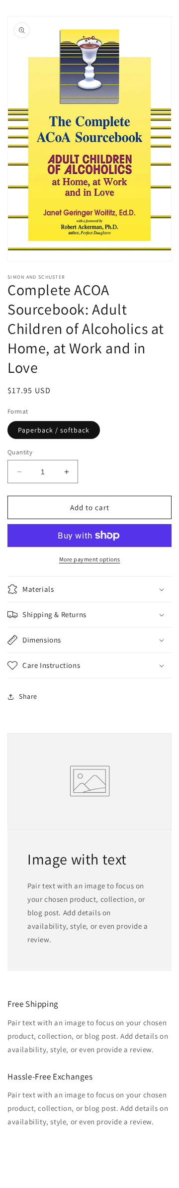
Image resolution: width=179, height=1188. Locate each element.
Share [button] (28, 696)
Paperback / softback (54, 430)
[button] (89, 589)
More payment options (89, 559)
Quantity (19, 452)
